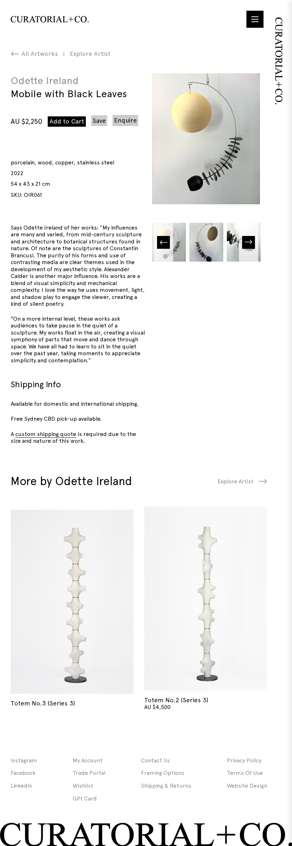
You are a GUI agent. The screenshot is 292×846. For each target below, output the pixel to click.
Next (248, 242)
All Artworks (39, 53)
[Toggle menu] (255, 19)
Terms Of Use (245, 772)
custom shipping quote (45, 434)
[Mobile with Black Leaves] (206, 139)
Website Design (247, 785)
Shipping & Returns (166, 785)
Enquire (125, 120)
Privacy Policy (244, 760)
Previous (163, 242)
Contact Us (155, 760)
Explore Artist (90, 53)
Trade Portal (89, 772)
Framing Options (162, 772)
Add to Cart (66, 121)
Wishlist (83, 785)
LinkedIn (21, 785)
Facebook (23, 772)
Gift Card (85, 798)
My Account (88, 760)
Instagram (24, 760)
